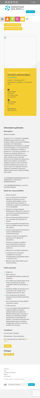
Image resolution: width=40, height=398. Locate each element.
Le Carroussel (12, 77)
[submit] (31, 384)
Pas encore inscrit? (30, 15)
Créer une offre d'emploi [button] (12, 25)
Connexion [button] (30, 11)
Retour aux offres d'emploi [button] (13, 28)
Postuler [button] (7, 346)
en (32, 2)
